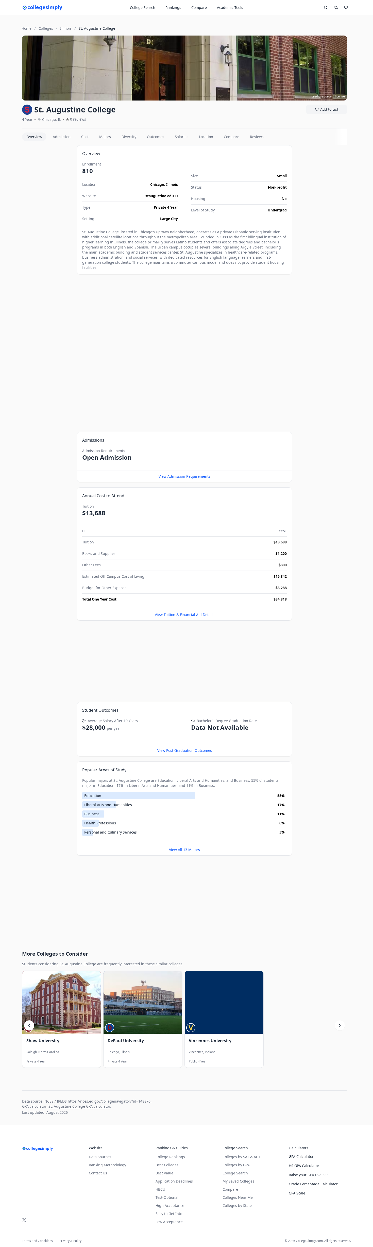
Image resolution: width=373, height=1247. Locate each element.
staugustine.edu (159, 195)
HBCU (160, 1189)
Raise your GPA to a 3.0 (308, 1174)
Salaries (181, 136)
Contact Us (98, 1173)
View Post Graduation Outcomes (184, 750)
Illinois (172, 184)
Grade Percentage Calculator (313, 1184)
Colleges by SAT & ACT (241, 1156)
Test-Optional (167, 1197)
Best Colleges (167, 1164)
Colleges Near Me (238, 1197)
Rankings (173, 7)
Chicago (157, 184)
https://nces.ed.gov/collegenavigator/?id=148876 (109, 1101)
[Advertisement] (47, 221)
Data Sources (100, 1156)
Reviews (257, 136)
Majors (105, 136)
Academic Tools (230, 7)
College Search (235, 1173)
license (340, 96)
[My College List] (346, 7)
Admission (62, 136)
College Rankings (170, 1156)
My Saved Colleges (238, 1181)
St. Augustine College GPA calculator (79, 1106)
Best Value (164, 1173)
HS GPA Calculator (304, 1165)
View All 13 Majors (184, 849)
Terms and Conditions (37, 1241)
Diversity (129, 136)
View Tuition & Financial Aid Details (184, 614)
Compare (199, 7)
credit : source (322, 96)
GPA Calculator (301, 1156)
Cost (85, 136)
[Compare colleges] (336, 7)
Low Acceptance (169, 1221)
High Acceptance (170, 1205)
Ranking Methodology (107, 1164)
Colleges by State (237, 1205)
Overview (34, 136)
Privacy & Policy (70, 1241)
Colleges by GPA (236, 1164)
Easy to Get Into (169, 1213)
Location (206, 136)
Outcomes (155, 136)
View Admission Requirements (184, 476)
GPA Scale (297, 1193)
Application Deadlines (174, 1181)
